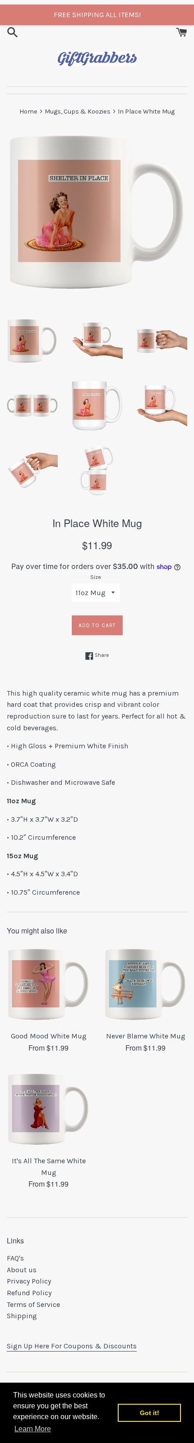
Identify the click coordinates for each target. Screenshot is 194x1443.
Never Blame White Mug (145, 1036)
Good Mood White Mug (49, 1036)
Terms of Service (33, 1304)
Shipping (22, 1315)
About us (22, 1269)
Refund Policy (29, 1292)
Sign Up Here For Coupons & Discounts (72, 1346)
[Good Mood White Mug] (48, 984)
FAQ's (15, 1258)
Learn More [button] (32, 1429)
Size (95, 577)
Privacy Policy (29, 1281)
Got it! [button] (149, 1412)
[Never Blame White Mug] (145, 984)
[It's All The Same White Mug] (48, 1109)
